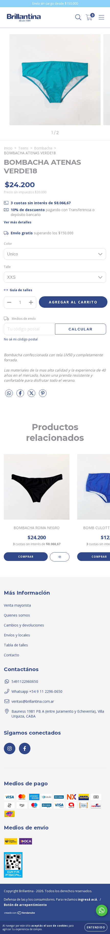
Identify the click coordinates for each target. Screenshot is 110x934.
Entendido (96, 927)
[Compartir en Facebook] (20, 395)
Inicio (8, 148)
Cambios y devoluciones (24, 625)
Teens (23, 148)
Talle (7, 267)
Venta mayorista (17, 605)
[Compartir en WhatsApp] (9, 393)
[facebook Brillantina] (24, 748)
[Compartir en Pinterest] (43, 395)
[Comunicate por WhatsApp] (101, 910)
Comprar (26, 556)
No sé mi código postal (21, 339)
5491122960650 (25, 681)
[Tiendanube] (20, 913)
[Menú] (101, 17)
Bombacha (43, 148)
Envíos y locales (17, 635)
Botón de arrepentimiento (25, 905)
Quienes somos (17, 615)
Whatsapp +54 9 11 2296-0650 (37, 691)
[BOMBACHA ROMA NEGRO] (60, 556)
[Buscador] (78, 17)
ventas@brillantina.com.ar (33, 701)
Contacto (11, 654)
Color (8, 243)
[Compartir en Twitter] (32, 395)
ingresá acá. (88, 899)
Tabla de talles (16, 645)
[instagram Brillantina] (9, 748)
